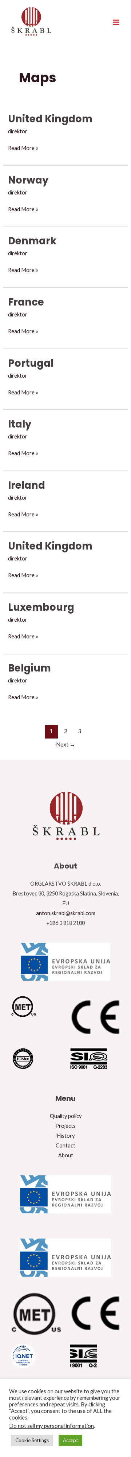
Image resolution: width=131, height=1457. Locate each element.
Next (65, 744)
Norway (28, 180)
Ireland (26, 485)
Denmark (32, 241)
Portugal (30, 363)
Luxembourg (41, 607)
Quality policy (66, 1116)
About (65, 1155)
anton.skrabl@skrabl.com (65, 913)
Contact (65, 1145)
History (66, 1136)
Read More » (23, 147)
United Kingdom (50, 119)
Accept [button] (70, 1440)
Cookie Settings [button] (32, 1440)
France (26, 302)
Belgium (29, 668)
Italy (19, 424)
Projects (65, 1126)
